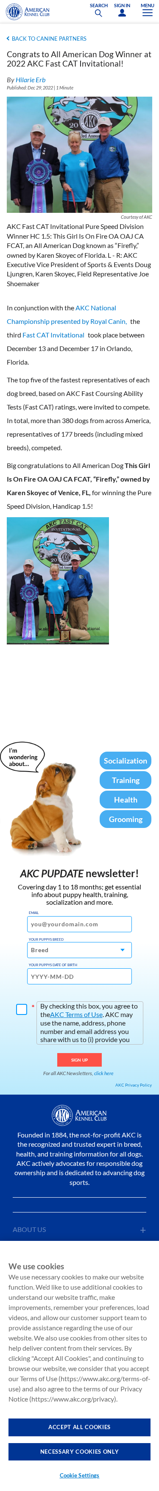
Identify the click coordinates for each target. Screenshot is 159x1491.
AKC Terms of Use (76, 1014)
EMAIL (34, 912)
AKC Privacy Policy (133, 1084)
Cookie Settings (80, 1475)
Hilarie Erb (30, 79)
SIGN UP (79, 1059)
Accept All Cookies (79, 1427)
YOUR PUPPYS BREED (46, 939)
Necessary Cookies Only (79, 1451)
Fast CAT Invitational (53, 335)
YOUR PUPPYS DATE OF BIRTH (53, 965)
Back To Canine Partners (49, 38)
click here (104, 1073)
